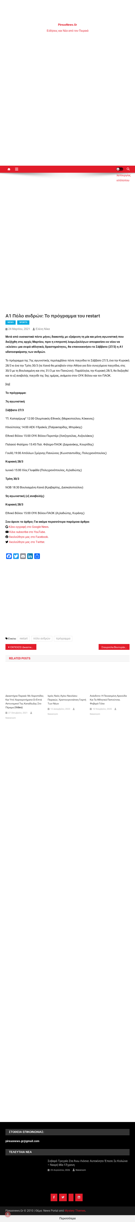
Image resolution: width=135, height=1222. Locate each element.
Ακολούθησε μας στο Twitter (26, 542)
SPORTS (23, 322)
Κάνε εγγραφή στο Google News (28, 527)
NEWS (11, 322)
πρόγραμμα (63, 638)
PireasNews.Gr (67, 24)
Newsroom (10, 718)
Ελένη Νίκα (43, 329)
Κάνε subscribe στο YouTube (27, 532)
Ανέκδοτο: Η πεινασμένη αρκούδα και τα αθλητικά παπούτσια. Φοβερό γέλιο (108, 699)
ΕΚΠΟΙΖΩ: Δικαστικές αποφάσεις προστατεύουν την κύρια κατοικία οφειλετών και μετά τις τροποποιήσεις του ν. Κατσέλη (23, 647)
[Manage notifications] (8, 1214)
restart (24, 638)
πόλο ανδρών (41, 638)
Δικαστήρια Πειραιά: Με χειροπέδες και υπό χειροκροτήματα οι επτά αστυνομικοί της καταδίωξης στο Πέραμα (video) (24, 701)
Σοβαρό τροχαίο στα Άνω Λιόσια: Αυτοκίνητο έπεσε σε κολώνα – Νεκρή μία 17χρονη (87, 1163)
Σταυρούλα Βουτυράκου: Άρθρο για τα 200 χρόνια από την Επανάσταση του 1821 (115, 647)
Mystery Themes (75, 1210)
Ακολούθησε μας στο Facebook (28, 537)
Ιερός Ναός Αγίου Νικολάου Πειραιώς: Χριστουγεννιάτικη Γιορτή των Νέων (67, 699)
